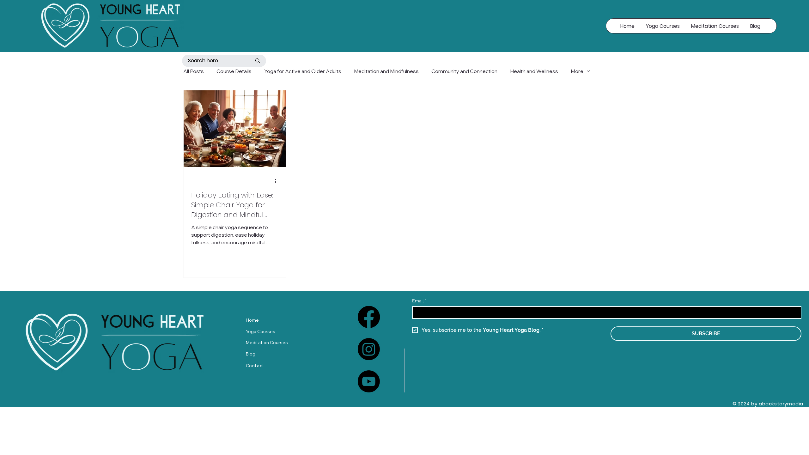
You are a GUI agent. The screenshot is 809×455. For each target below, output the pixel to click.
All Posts (193, 71)
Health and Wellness (534, 71)
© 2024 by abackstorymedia (768, 403)
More (577, 71)
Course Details (234, 71)
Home (252, 320)
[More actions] (277, 181)
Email (419, 300)
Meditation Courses (267, 342)
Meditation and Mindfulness (386, 71)
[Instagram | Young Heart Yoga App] (369, 349)
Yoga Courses (260, 331)
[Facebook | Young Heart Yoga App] (369, 317)
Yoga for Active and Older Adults (302, 71)
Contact (255, 365)
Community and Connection (464, 71)
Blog (250, 354)
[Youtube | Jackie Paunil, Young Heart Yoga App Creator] (369, 381)
